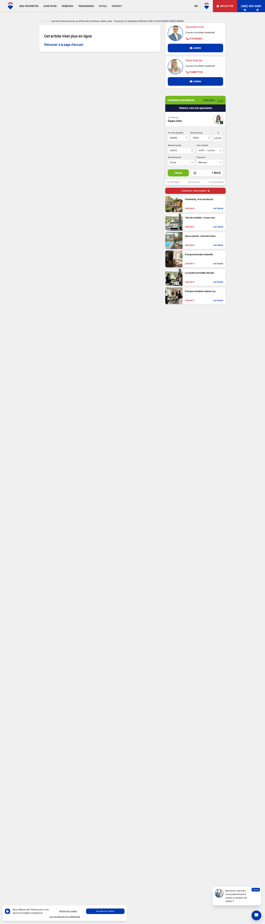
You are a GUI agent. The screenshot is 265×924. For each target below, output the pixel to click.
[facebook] (245, 10)
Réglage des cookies (68, 911)
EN (196, 6)
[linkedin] (257, 10)
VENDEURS (67, 6)
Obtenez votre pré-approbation (195, 108)
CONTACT (117, 6)
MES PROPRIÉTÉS (29, 6)
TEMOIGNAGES (86, 6)
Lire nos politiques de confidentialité (64, 917)
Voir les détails (217, 182)
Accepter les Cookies (105, 911)
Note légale (175, 182)
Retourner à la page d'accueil (63, 44)
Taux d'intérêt (202, 145)
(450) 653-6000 (251, 6)
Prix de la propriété (175, 133)
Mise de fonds (196, 133)
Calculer (178, 173)
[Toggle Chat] (256, 915)
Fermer (256, 890)
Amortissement (174, 157)
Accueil (42, 21)
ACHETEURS (50, 6)
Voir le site (195, 182)
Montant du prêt (174, 145)
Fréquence (200, 157)
